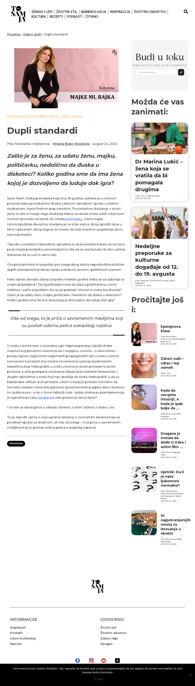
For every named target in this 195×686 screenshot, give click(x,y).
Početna (13, 34)
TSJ (168, 373)
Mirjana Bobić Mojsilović (71, 144)
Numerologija (93, 12)
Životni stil (67, 12)
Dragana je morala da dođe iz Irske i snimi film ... (173, 440)
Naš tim (16, 644)
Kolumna (72, 116)
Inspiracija (120, 12)
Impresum (18, 627)
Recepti (56, 16)
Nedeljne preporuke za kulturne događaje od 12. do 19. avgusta (156, 260)
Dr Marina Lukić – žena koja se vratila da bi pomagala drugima (159, 175)
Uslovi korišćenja (23, 638)
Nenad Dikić (154, 196)
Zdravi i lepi (42, 12)
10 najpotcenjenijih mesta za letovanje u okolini (175, 525)
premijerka (74, 219)
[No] (190, 675)
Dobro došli (32, 34)
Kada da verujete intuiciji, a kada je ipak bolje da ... (172, 399)
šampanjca (45, 397)
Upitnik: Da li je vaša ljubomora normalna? (172, 479)
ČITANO (92, 16)
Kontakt (16, 633)
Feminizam (16, 443)
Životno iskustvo (150, 12)
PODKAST (74, 16)
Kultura (38, 16)
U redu (98, 679)
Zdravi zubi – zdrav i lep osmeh (172, 363)
